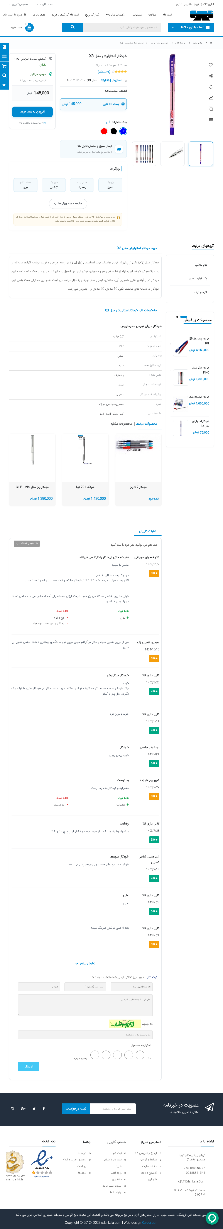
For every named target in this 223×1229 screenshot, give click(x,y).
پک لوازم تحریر (198, 278)
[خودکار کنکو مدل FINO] (180, 377)
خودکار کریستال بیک (199, 397)
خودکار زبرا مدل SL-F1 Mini (32, 487)
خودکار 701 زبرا (85, 487)
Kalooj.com (150, 1223)
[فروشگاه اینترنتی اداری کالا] (211, 42)
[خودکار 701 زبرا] (85, 450)
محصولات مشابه (121, 424)
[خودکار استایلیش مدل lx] (180, 428)
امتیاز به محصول (140, 1045)
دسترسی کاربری (19, 4)
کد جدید (147, 1024)
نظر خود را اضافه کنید (27, 543)
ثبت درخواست (76, 1109)
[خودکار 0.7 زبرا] (138, 446)
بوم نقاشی (201, 265)
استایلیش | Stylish (111, 80)
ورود (19, 14)
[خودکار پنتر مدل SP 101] (180, 348)
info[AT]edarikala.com (190, 1181)
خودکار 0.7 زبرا (138, 487)
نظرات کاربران (147, 531)
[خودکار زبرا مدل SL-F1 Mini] (32, 450)
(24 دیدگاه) (104, 72)
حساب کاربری (45, 4)
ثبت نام (7, 14)
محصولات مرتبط (146, 424)
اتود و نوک (200, 292)
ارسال (29, 1066)
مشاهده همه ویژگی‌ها (70, 203)
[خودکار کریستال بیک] (180, 404)
